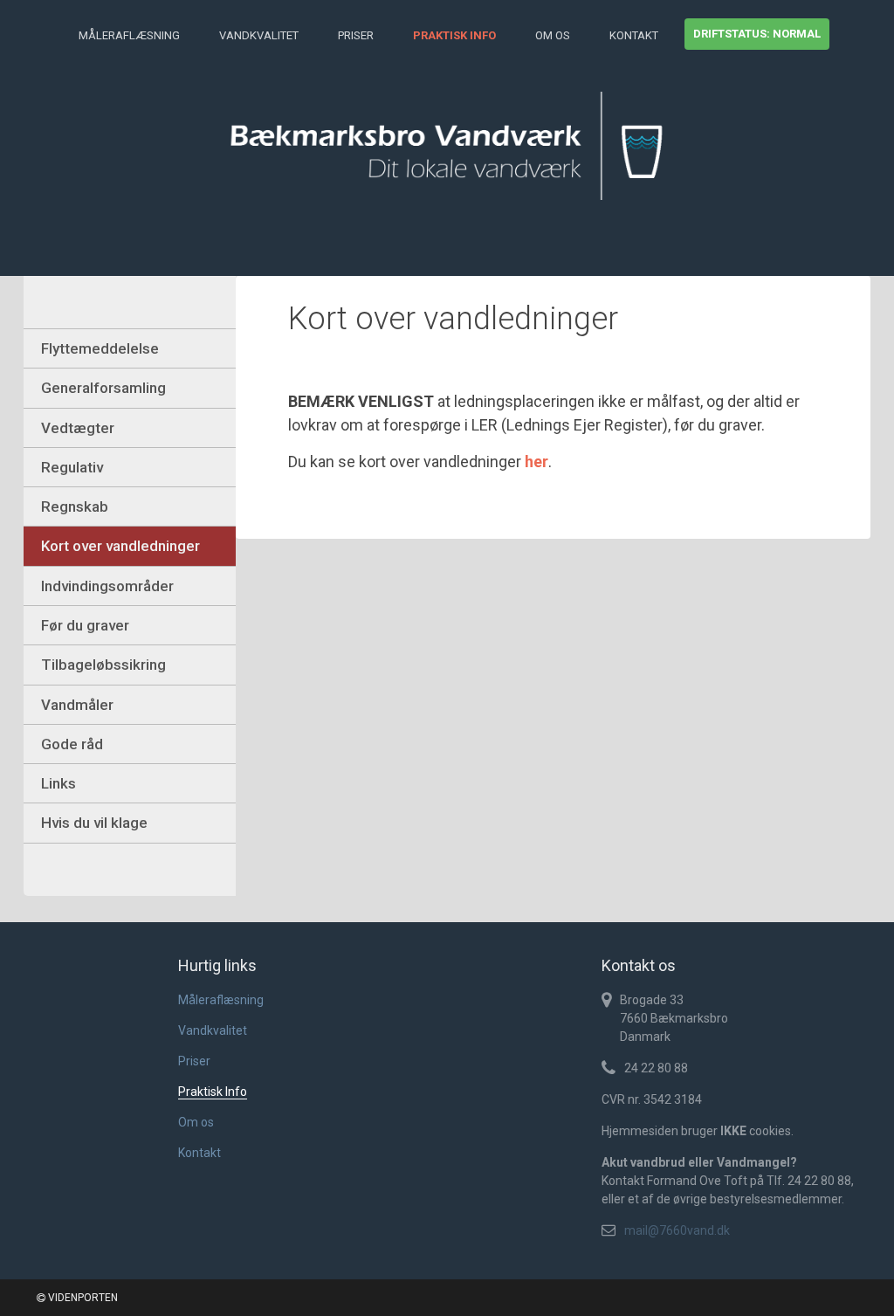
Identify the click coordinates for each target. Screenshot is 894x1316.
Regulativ (72, 467)
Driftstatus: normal (757, 33)
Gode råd (72, 744)
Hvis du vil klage (94, 822)
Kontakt (633, 35)
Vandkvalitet (259, 35)
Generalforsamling (103, 387)
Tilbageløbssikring (103, 664)
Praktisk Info (454, 35)
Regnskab (74, 506)
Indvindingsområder (107, 586)
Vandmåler (77, 704)
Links (58, 783)
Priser (356, 35)
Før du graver (85, 625)
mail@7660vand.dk (677, 1230)
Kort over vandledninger (120, 546)
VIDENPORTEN (81, 1298)
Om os (552, 35)
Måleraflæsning (129, 35)
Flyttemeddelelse (100, 348)
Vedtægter (77, 428)
